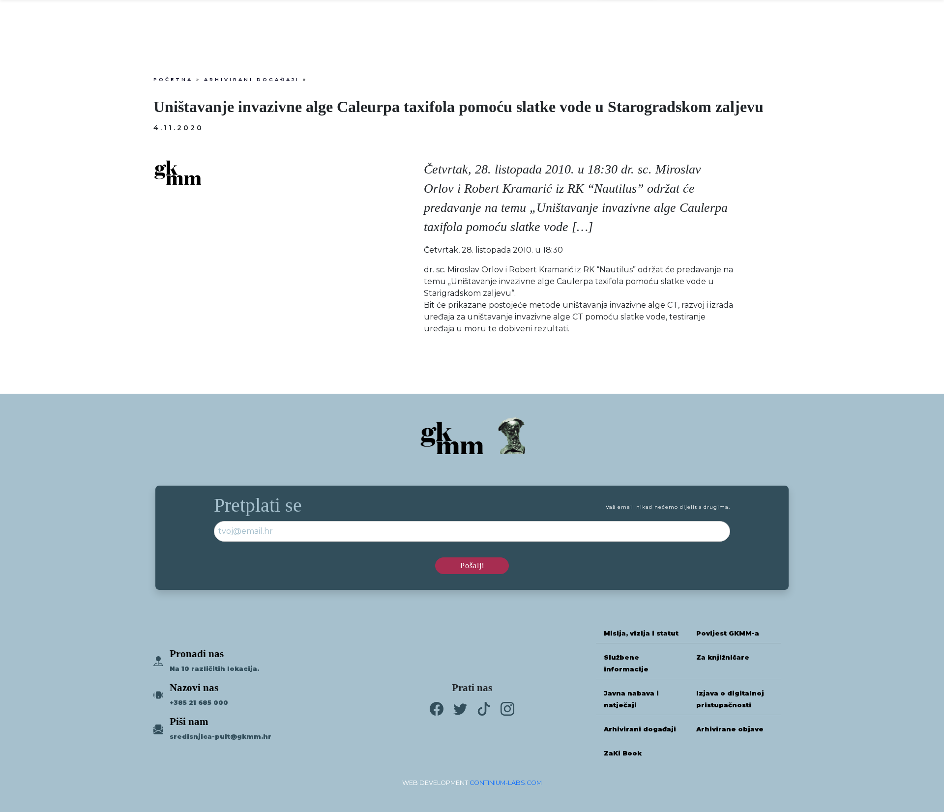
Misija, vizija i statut (641, 633)
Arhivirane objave (730, 729)
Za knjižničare (722, 657)
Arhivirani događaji (251, 79)
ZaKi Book (623, 753)
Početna (173, 79)
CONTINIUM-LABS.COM (506, 782)
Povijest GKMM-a (727, 633)
